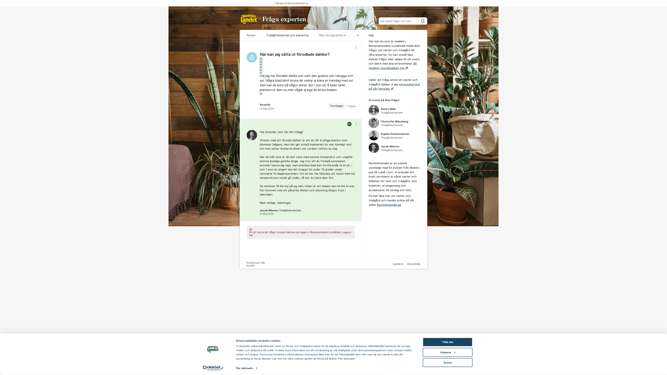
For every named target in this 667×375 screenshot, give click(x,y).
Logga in (398, 263)
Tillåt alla (447, 342)
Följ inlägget (336, 106)
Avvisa (448, 362)
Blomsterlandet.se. (389, 205)
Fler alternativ (244, 368)
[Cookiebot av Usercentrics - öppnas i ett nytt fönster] (213, 368)
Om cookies (413, 263)
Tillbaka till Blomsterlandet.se (291, 3)
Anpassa (445, 352)
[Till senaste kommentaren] (357, 35)
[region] (301, 80)
